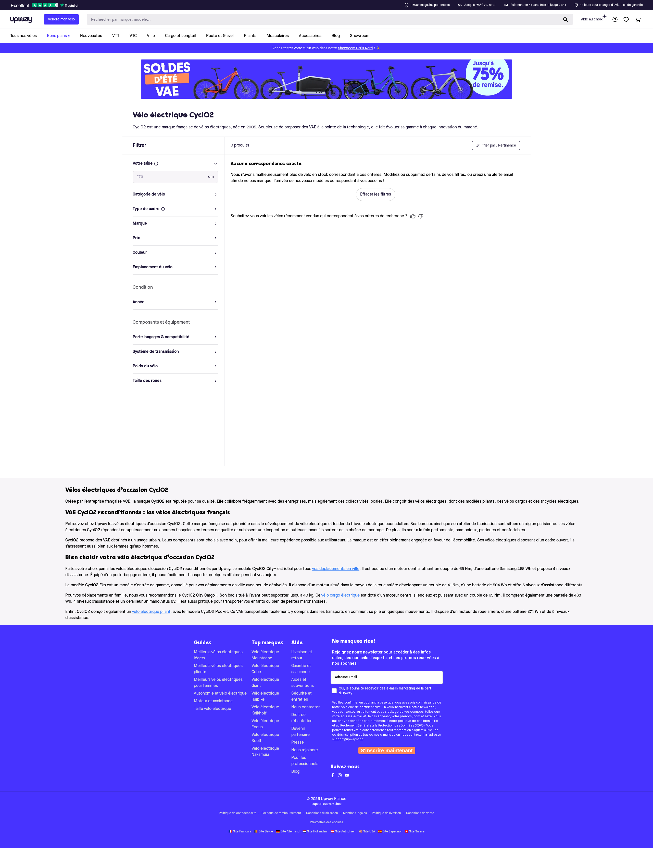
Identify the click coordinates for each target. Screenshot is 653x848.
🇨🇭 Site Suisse (414, 831)
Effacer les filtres (375, 194)
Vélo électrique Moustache (265, 655)
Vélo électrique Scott (265, 738)
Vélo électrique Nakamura (265, 752)
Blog (295, 772)
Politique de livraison (386, 813)
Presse (297, 743)
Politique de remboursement (281, 813)
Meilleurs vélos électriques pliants (218, 669)
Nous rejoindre (304, 750)
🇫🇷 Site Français (240, 831)
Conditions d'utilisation (322, 813)
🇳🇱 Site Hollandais (315, 831)
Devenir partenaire (300, 732)
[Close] (330, 3)
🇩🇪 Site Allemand (287, 831)
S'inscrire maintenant (387, 750)
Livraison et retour (301, 655)
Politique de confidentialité (237, 813)
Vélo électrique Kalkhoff (265, 710)
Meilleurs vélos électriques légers (218, 655)
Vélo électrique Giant (265, 683)
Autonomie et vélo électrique (220, 694)
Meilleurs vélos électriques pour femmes (218, 683)
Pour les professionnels (304, 761)
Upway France (333, 799)
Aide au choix (591, 19)
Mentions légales (355, 813)
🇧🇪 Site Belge (263, 831)
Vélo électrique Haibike (265, 697)
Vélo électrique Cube (265, 669)
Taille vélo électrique (212, 709)
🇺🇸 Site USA (367, 831)
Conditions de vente (420, 813)
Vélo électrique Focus (265, 724)
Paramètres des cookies (326, 822)
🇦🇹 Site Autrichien (343, 831)
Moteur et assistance (213, 701)
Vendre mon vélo (61, 19)
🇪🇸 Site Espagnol (389, 831)
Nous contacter (305, 707)
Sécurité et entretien (301, 697)
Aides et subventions (302, 683)
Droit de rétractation (301, 718)
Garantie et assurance (301, 669)
